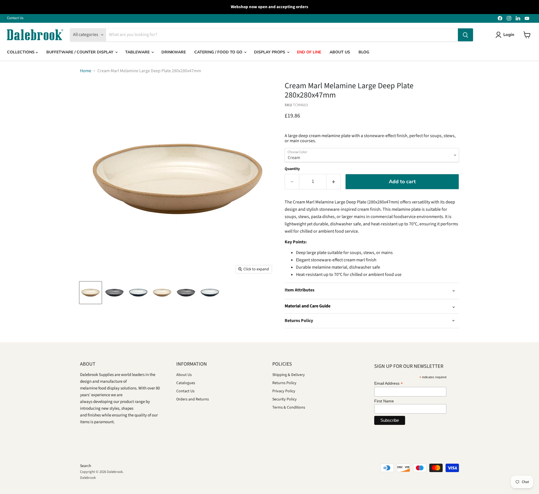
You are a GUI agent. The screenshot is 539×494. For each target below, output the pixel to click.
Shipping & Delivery (288, 375)
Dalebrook (88, 477)
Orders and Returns (192, 399)
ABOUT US (340, 52)
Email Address (388, 383)
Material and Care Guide (307, 306)
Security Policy (284, 399)
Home (85, 70)
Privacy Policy (283, 391)
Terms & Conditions (288, 407)
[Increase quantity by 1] (333, 181)
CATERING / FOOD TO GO (218, 52)
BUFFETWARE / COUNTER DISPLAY (80, 52)
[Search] (465, 34)
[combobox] (282, 34)
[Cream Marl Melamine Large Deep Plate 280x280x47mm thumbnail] (90, 293)
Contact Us (15, 18)
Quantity (292, 169)
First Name (384, 401)
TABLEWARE (138, 52)
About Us (184, 375)
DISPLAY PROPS (270, 52)
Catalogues (185, 383)
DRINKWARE (173, 52)
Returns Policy (284, 383)
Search (85, 466)
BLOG (363, 52)
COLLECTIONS (21, 52)
